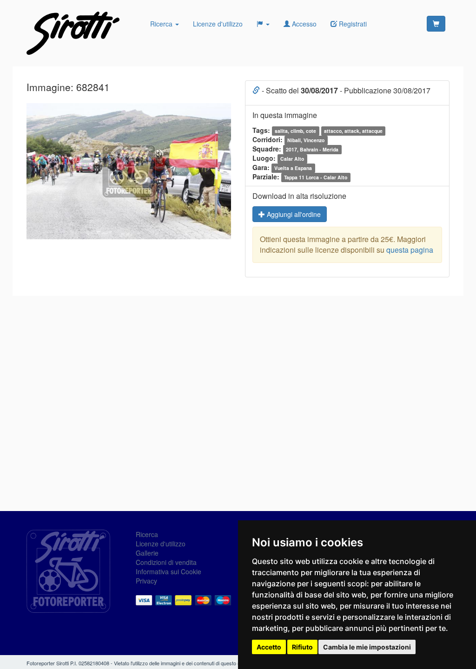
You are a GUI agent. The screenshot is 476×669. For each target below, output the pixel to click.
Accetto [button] (269, 647)
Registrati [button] (352, 23)
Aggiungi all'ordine (293, 214)
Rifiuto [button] (302, 647)
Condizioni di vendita (166, 562)
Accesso (303, 23)
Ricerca (162, 23)
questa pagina (409, 249)
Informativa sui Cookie (168, 571)
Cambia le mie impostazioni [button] (367, 647)
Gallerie (147, 553)
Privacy (146, 580)
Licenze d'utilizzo (218, 23)
